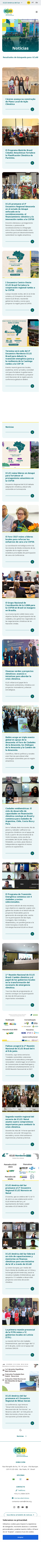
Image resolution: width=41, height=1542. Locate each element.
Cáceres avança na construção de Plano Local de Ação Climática (20, 101)
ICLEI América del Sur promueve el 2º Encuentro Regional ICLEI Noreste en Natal (18, 1189)
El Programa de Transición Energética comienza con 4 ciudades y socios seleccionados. (18, 898)
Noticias (9, 427)
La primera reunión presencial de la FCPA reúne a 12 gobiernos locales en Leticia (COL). (20, 1333)
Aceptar (20, 1537)
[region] (20, 1529)
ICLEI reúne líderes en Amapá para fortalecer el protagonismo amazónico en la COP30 (20, 477)
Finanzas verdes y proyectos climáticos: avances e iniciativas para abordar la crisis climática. (19, 675)
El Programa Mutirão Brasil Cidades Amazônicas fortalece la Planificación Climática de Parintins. (20, 154)
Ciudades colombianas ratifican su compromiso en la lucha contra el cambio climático (20, 1468)
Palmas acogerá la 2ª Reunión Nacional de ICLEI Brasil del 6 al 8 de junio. (20, 1048)
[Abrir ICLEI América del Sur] (21, 2)
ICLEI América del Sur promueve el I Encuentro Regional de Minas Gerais (17, 1398)
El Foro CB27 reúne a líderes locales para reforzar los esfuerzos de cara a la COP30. (20, 539)
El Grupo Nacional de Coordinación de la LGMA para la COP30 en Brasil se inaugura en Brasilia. (20, 606)
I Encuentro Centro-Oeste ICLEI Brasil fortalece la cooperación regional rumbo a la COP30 (20, 286)
